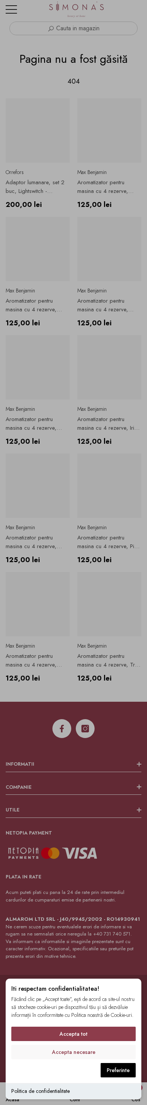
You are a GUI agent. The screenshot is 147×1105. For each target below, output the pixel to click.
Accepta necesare (73, 1052)
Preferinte (118, 1070)
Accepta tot (73, 1034)
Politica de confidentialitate (40, 1091)
